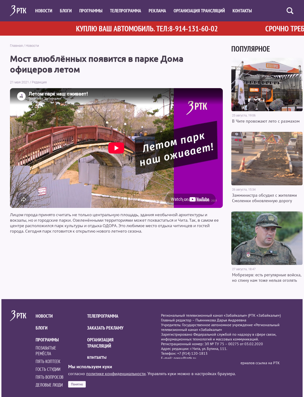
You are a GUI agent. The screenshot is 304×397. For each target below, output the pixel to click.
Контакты (242, 11)
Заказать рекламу (105, 328)
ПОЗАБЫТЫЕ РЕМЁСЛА (46, 350)
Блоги (66, 11)
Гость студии (48, 369)
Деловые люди (49, 385)
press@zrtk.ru (185, 358)
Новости (43, 11)
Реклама (157, 11)
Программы (90, 11)
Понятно (77, 384)
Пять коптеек (48, 361)
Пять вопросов (49, 377)
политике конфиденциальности (116, 373)
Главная (16, 46)
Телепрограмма (125, 11)
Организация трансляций (199, 11)
